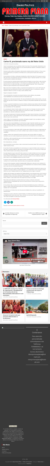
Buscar (4, 220)
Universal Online (16, 198)
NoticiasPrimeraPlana (13, 64)
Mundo (28, 1)
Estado (23, 1)
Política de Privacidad (6, 452)
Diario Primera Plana (17, 461)
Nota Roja (38, 1)
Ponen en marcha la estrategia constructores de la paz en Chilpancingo (35, 290)
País (20, 1)
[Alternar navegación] (3, 22)
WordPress (29, 463)
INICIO (3, 447)
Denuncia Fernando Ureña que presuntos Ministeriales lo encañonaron (11, 316)
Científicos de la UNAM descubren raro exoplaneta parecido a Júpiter (36, 213)
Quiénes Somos (5, 449)
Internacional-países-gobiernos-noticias (16, 205)
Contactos (4, 451)
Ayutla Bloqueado (31, 315)
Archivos (5, 231)
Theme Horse (40, 461)
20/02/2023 (5, 320)
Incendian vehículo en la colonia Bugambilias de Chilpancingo (12, 213)
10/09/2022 (6, 64)
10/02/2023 (28, 316)
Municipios (33, 1)
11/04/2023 (28, 293)
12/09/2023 (5, 297)
